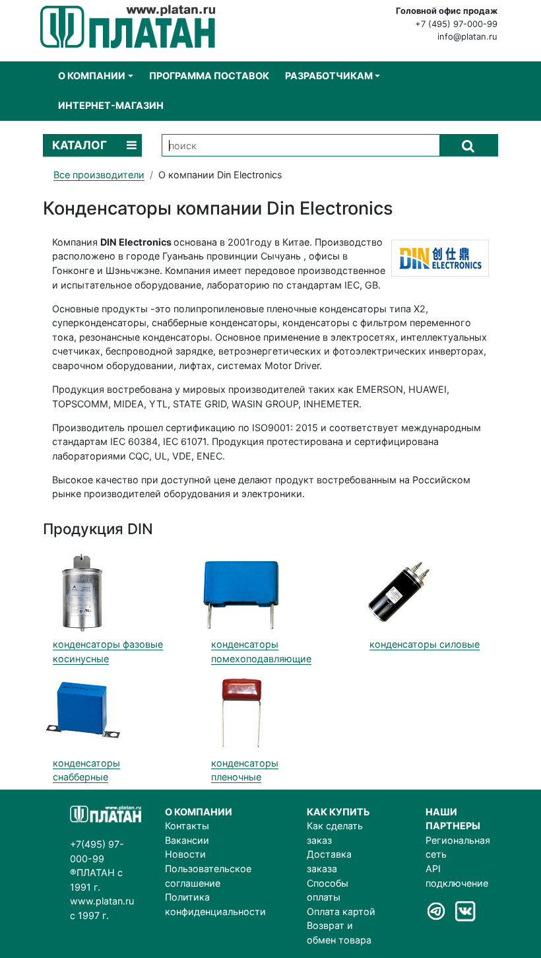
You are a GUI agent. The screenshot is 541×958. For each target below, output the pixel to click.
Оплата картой (341, 911)
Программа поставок (209, 75)
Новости (185, 854)
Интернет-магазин (111, 105)
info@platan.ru (467, 36)
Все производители (98, 174)
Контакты (187, 825)
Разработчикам (329, 75)
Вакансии (187, 840)
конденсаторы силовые (424, 644)
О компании (91, 75)
